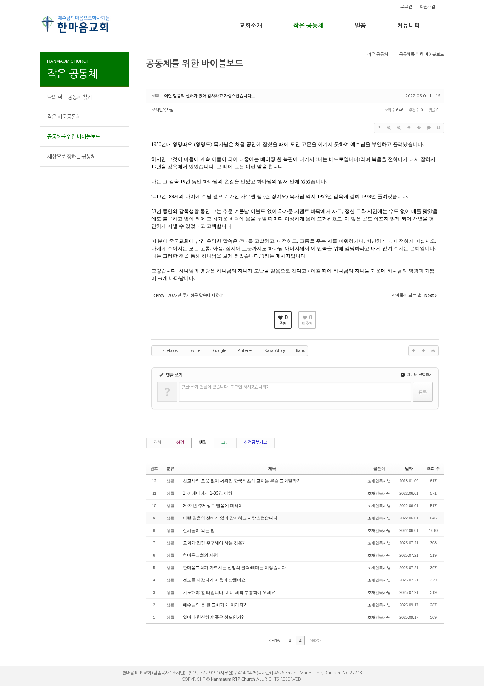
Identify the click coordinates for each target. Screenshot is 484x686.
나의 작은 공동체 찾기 (69, 97)
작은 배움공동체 (63, 116)
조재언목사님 (162, 110)
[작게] (399, 128)
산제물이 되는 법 (199, 530)
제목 (272, 468)
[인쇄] (439, 128)
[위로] (409, 128)
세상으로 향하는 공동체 (71, 156)
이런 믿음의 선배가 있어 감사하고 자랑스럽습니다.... (209, 96)
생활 (203, 442)
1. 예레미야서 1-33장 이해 (207, 493)
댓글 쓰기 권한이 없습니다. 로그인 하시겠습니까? (225, 387)
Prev (275, 640)
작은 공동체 (308, 26)
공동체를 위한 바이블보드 (73, 136)
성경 (180, 442)
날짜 (409, 468)
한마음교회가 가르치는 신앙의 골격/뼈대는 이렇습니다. (235, 567)
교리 (225, 442)
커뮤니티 (408, 26)
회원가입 (427, 7)
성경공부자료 (255, 442)
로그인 (406, 7)
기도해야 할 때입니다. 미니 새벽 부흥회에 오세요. (229, 592)
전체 (158, 442)
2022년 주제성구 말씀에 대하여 (213, 505)
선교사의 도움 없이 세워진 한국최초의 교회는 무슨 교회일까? (241, 480)
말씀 (360, 26)
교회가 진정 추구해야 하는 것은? (214, 542)
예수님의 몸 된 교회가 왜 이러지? (214, 604)
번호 (154, 468)
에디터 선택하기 (419, 375)
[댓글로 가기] (429, 128)
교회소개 (251, 26)
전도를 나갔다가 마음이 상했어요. (215, 580)
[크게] (389, 128)
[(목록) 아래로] (419, 128)
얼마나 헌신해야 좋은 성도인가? (213, 617)
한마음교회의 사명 (200, 555)
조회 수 (433, 468)
